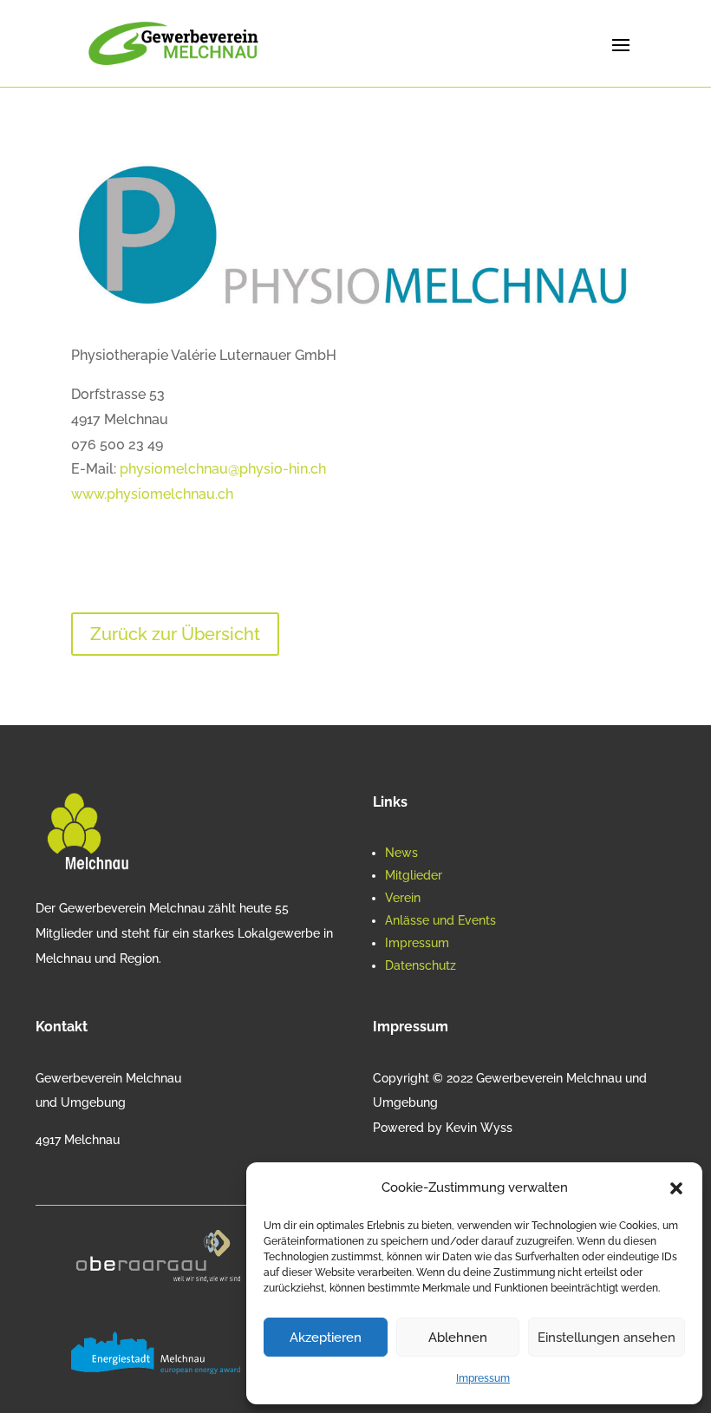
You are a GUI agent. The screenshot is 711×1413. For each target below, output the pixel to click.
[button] (676, 1188)
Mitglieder (413, 875)
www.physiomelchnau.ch (152, 494)
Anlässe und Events (440, 920)
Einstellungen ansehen (606, 1337)
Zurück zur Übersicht (175, 634)
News (401, 853)
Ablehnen (457, 1337)
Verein (403, 898)
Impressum (483, 1378)
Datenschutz (420, 965)
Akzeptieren (326, 1337)
